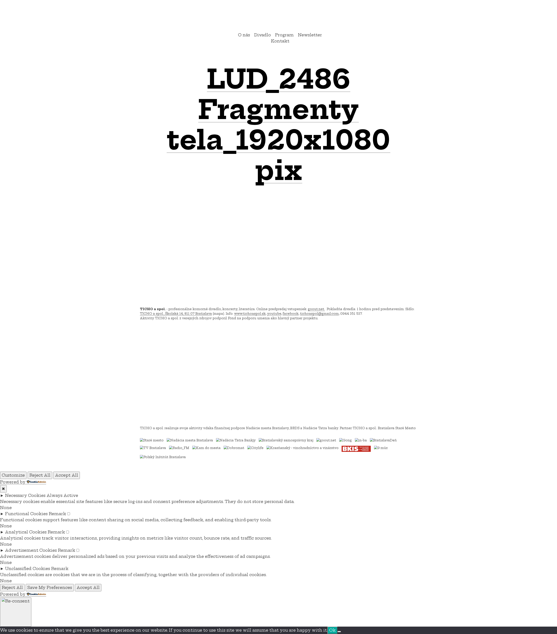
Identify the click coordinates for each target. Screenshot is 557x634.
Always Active (62, 495)
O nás (244, 34)
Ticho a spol (278, 17)
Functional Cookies (26, 513)
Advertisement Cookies (31, 550)
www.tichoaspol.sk (250, 314)
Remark (57, 513)
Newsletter (310, 34)
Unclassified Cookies (27, 568)
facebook (291, 314)
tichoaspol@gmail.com (319, 314)
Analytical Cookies (26, 532)
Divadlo (262, 34)
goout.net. (316, 309)
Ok (332, 630)
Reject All (39, 475)
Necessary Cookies (25, 495)
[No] (339, 631)
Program (284, 34)
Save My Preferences (49, 587)
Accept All (66, 475)
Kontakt (280, 41)
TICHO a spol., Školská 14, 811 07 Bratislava (176, 314)
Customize (13, 475)
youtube (274, 314)
